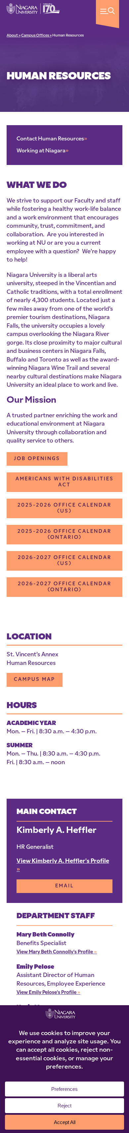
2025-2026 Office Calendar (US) (64, 508)
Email (64, 886)
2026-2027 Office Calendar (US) (64, 560)
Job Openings (37, 458)
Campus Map (34, 679)
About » (14, 36)
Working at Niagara (42, 151)
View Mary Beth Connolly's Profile (57, 952)
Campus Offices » (36, 36)
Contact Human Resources (52, 139)
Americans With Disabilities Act (65, 482)
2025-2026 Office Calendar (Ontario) (64, 534)
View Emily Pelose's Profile (48, 992)
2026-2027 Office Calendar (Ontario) (64, 587)
